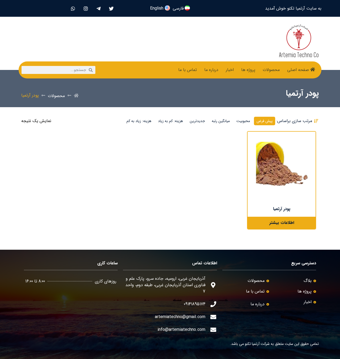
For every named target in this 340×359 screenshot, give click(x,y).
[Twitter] (111, 8)
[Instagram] (85, 8)
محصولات (271, 69)
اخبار (230, 69)
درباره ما (211, 69)
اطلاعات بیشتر (281, 222)
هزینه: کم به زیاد (170, 121)
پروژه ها (248, 69)
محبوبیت (243, 121)
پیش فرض (265, 121)
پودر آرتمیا (281, 209)
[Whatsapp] (73, 8)
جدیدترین (197, 121)
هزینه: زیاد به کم (138, 121)
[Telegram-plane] (98, 8)
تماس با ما (187, 69)
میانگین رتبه (221, 121)
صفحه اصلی (298, 69)
